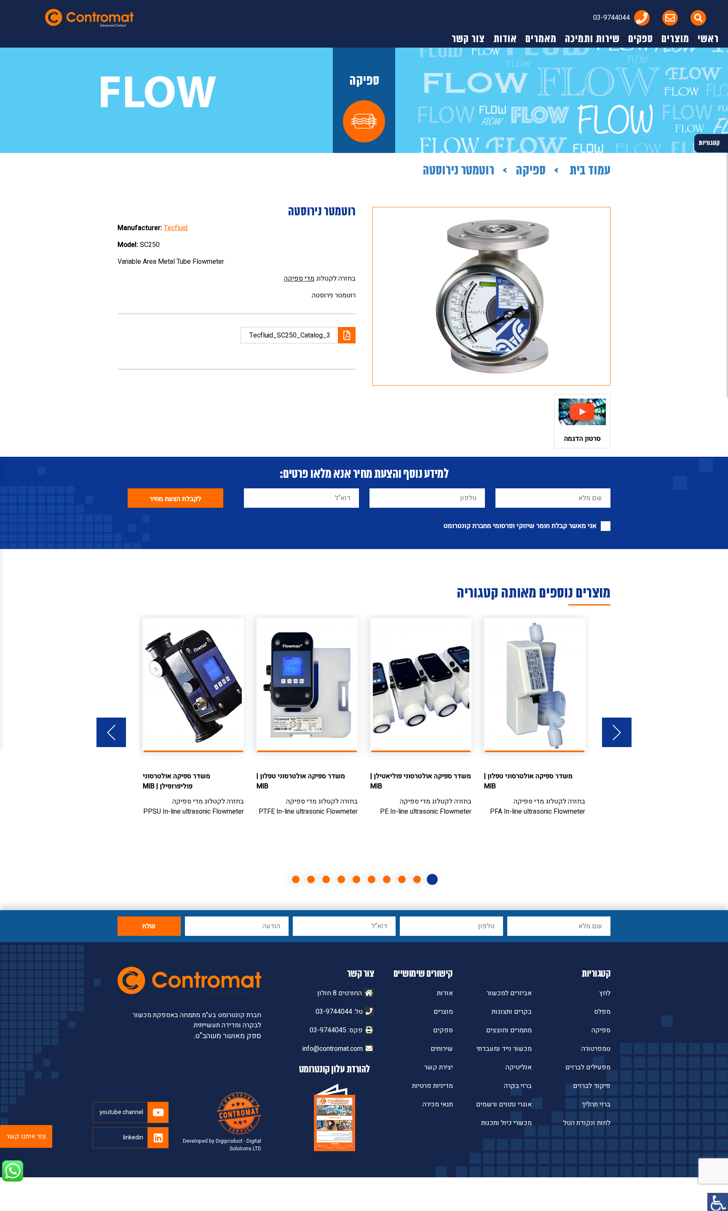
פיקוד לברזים (591, 1086)
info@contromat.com (332, 1049)
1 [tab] (432, 879)
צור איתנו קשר (26, 1136)
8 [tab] (326, 879)
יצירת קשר (438, 1067)
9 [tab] (311, 879)
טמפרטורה (595, 1049)
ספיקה (531, 171)
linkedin (133, 1137)
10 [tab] (296, 879)
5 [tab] (371, 879)
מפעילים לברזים (587, 1067)
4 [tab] (387, 879)
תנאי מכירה (438, 1104)
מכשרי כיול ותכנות (506, 1123)
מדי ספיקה (299, 278)
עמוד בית (588, 171)
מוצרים (675, 39)
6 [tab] (356, 879)
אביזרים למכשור (509, 993)
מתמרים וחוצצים (509, 1030)
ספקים (640, 39)
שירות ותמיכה (592, 39)
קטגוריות (595, 974)
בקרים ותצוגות (512, 1012)
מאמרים (541, 39)
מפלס (602, 1012)
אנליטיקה (519, 1067)
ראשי (708, 39)
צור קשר (468, 39)
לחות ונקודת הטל (586, 1123)
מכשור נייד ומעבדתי (504, 1049)
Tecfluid (175, 228)
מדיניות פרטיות (432, 1086)
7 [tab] (341, 879)
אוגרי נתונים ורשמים (504, 1104)
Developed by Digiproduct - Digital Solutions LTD (222, 1144)
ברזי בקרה (518, 1086)
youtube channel (121, 1112)
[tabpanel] (534, 717)
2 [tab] (417, 879)
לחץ (604, 993)
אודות (505, 39)
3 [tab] (402, 879)
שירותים (442, 1049)
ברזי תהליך (596, 1104)
